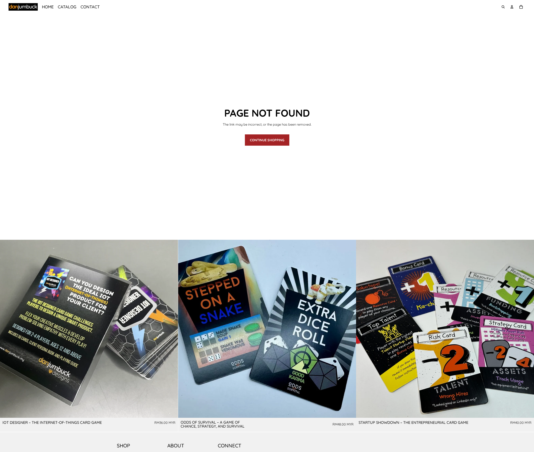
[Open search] (503, 6)
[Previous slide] (6, 328)
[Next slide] (171, 328)
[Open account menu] (511, 6)
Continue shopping (267, 140)
